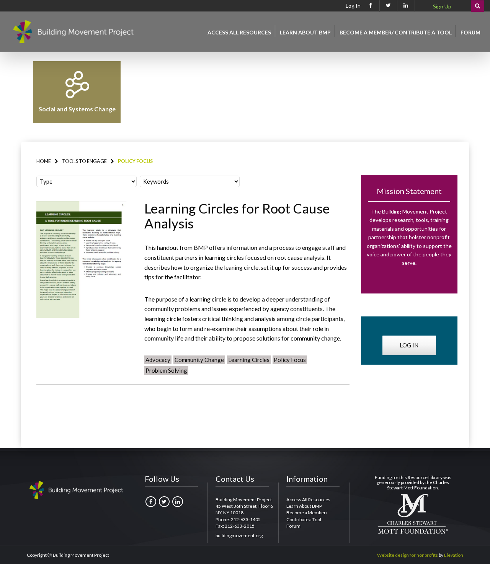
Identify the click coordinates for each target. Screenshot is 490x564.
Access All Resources (239, 32)
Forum (470, 32)
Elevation (453, 555)
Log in (409, 345)
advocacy (157, 359)
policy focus (290, 359)
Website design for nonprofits (407, 555)
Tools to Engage (84, 161)
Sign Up (442, 6)
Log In (353, 6)
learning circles (249, 359)
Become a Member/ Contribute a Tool (396, 32)
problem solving (166, 370)
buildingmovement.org (239, 535)
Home (43, 161)
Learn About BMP (305, 32)
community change (199, 359)
